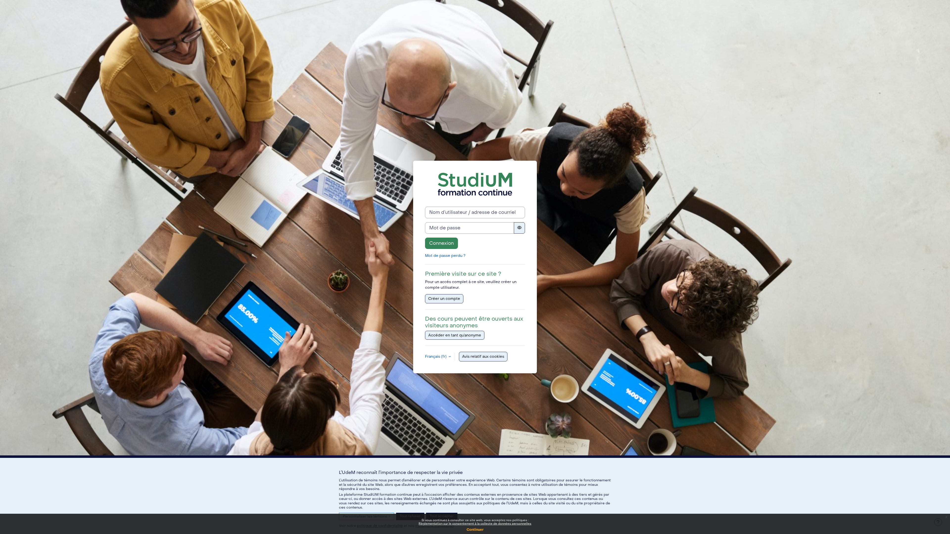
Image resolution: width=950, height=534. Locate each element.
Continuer (475, 529)
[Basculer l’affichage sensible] (519, 228)
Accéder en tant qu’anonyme (454, 335)
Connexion (441, 243)
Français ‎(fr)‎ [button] (436, 356)
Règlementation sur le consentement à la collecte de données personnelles (475, 524)
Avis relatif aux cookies (483, 356)
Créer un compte (444, 298)
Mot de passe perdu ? (445, 255)
